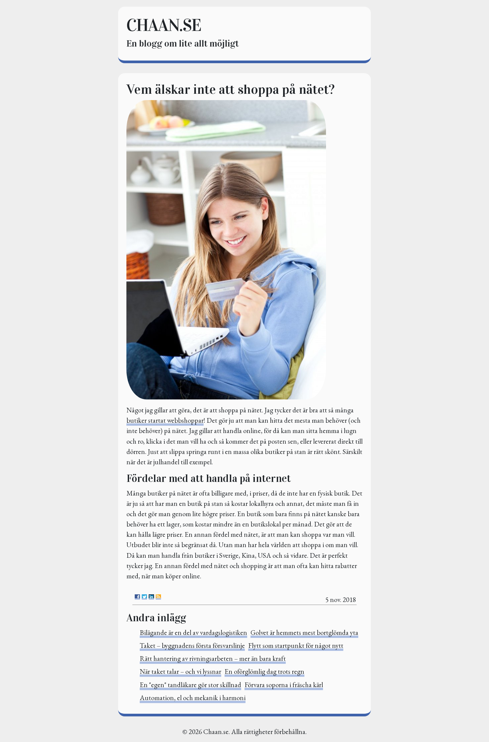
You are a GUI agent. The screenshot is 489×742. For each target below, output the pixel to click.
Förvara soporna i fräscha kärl (283, 684)
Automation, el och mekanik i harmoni (192, 697)
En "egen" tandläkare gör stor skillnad (190, 684)
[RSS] (158, 597)
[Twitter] (144, 597)
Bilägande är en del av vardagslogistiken (193, 632)
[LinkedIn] (151, 597)
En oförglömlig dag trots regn (264, 671)
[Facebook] (137, 597)
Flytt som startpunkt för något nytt (295, 645)
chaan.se (163, 25)
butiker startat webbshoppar (165, 420)
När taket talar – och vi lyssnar (180, 671)
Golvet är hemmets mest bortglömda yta (304, 632)
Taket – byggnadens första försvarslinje (192, 645)
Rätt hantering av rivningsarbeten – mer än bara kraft (213, 658)
